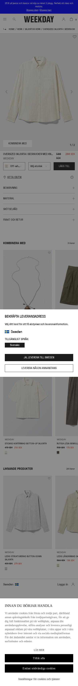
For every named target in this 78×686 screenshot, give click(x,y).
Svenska (14, 345)
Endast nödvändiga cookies (39, 668)
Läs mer (39, 650)
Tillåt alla (39, 658)
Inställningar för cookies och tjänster (39, 679)
